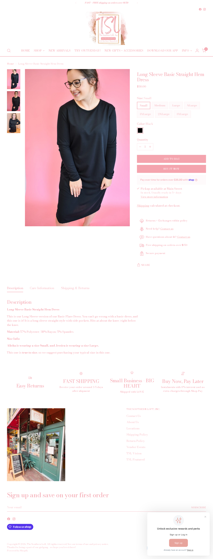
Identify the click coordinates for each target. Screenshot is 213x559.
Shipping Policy (137, 434)
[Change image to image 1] (13, 79)
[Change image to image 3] (13, 123)
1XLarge (145, 114)
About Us (132, 422)
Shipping (143, 205)
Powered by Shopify (17, 550)
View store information (154, 197)
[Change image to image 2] (13, 101)
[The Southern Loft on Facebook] (200, 9)
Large (176, 105)
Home (10, 64)
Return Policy (135, 441)
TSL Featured (135, 459)
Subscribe (198, 507)
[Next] (137, 3)
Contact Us (133, 416)
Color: (145, 124)
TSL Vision (133, 453)
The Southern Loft (36, 544)
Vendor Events (135, 447)
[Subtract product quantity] (140, 146)
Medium (159, 105)
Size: (144, 98)
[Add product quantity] (150, 146)
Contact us (166, 229)
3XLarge (182, 114)
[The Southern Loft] (106, 28)
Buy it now (171, 169)
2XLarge (164, 114)
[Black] (140, 130)
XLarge (192, 105)
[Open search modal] (8, 50)
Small (143, 105)
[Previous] (76, 3)
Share (145, 265)
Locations (133, 428)
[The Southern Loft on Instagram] (204, 9)
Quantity (142, 140)
